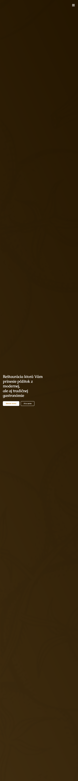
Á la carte (27, 403)
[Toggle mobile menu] (73, 5)
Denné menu (11, 403)
